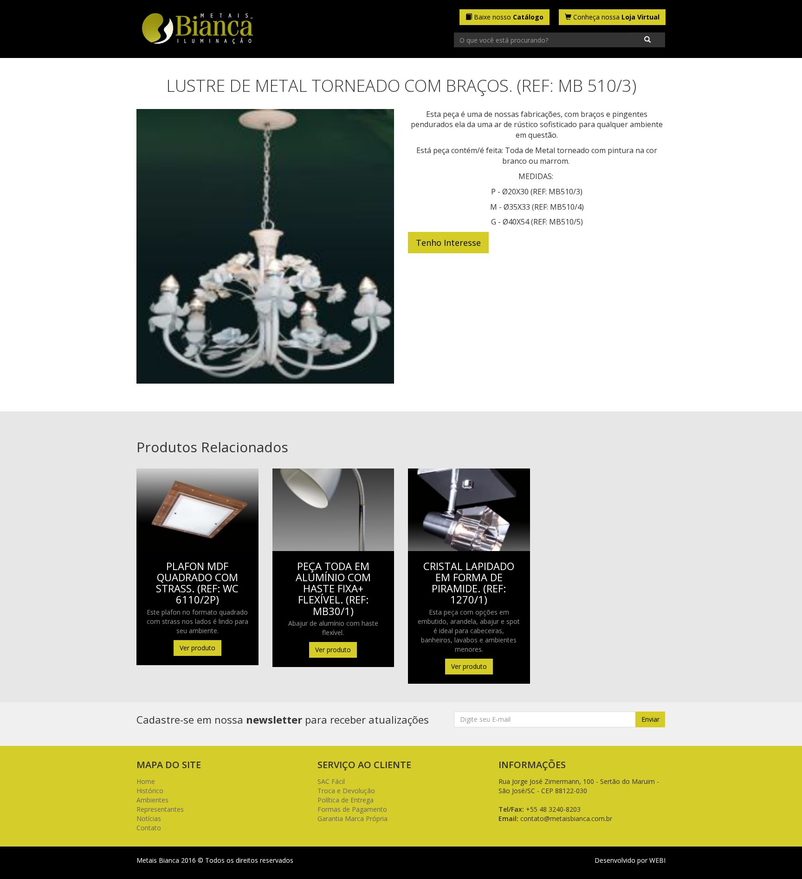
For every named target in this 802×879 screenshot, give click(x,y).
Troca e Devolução (346, 790)
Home (145, 781)
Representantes (160, 809)
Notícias (148, 818)
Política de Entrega (345, 800)
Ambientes (152, 800)
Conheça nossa (615, 17)
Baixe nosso (507, 17)
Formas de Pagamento (352, 809)
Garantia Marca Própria (352, 818)
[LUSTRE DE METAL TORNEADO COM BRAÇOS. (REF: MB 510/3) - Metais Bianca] (197, 29)
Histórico (149, 790)
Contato (148, 827)
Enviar (650, 719)
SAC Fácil (331, 781)
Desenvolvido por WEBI (630, 860)
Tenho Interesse (448, 242)
